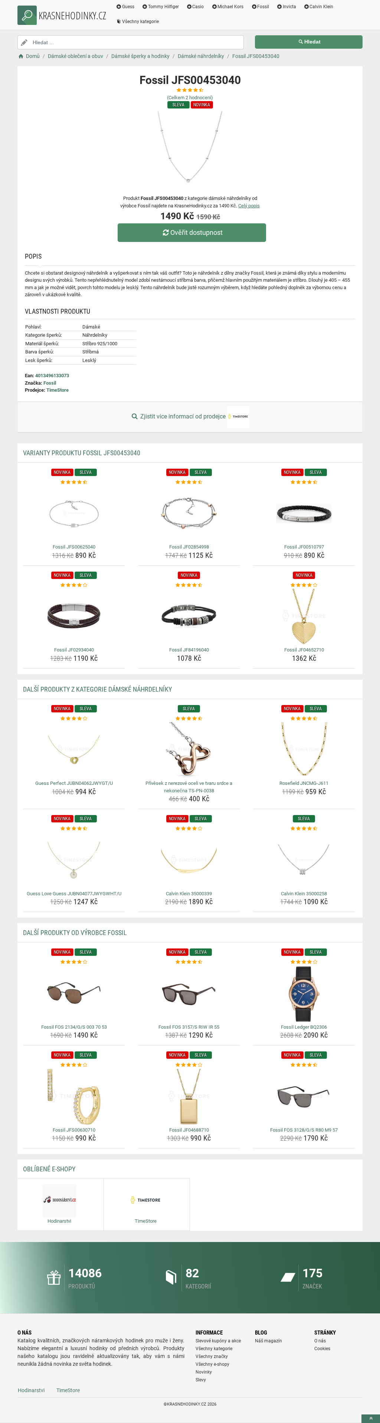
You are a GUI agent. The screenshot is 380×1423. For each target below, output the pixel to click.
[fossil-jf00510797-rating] (304, 482)
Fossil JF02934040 (74, 650)
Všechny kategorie (140, 21)
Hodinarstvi (31, 1390)
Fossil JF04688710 (189, 1130)
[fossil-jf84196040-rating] (189, 585)
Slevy (201, 1379)
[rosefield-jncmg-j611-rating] (304, 718)
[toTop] (370, 1418)
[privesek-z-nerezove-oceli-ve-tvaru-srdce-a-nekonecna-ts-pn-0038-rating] (189, 718)
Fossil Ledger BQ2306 (304, 1027)
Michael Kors (230, 6)
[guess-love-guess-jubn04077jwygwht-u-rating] (74, 828)
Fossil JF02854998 (189, 547)
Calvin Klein (321, 6)
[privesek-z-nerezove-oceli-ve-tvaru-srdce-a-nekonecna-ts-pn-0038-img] (189, 750)
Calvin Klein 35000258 (304, 893)
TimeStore (57, 390)
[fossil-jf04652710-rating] (304, 585)
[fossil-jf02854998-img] (189, 513)
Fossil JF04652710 (304, 650)
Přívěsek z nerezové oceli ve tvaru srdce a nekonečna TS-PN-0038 (188, 786)
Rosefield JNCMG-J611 (303, 783)
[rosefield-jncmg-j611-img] (304, 750)
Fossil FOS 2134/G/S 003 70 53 (74, 1027)
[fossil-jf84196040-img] (189, 616)
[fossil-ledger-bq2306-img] (304, 994)
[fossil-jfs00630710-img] (74, 1097)
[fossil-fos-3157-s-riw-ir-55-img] (189, 994)
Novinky (204, 1372)
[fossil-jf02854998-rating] (189, 482)
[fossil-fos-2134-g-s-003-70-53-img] (74, 994)
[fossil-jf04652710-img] (304, 616)
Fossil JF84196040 (189, 650)
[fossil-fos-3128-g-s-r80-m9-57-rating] (304, 1065)
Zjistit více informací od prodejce (183, 416)
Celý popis (249, 205)
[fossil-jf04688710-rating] (189, 1065)
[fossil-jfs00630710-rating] (74, 1065)
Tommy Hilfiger (163, 6)
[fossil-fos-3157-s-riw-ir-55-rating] (189, 962)
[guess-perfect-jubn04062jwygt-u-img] (74, 750)
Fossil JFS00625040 (74, 547)
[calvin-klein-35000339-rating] (189, 828)
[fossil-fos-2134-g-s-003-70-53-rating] (74, 962)
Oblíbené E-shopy (49, 1169)
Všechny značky (212, 1356)
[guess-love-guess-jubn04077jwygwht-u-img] (74, 860)
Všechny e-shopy (212, 1364)
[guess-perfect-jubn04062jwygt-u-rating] (74, 718)
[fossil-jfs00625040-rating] (74, 482)
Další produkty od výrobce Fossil (75, 933)
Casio (198, 6)
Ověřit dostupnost (196, 232)
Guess (128, 6)
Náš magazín (268, 1340)
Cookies (322, 1348)
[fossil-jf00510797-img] (304, 513)
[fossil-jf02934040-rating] (74, 585)
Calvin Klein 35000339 (189, 893)
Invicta (289, 6)
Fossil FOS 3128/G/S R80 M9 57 (304, 1130)
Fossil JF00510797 (304, 547)
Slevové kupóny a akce (218, 1340)
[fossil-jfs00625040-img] (74, 513)
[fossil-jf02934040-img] (74, 616)
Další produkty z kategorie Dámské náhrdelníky (97, 689)
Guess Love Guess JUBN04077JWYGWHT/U (74, 893)
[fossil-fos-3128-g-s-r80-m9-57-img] (304, 1097)
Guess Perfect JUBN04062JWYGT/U (74, 783)
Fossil (263, 6)
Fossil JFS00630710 (74, 1130)
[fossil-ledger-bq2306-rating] (304, 962)
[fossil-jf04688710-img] (189, 1097)
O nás (320, 1340)
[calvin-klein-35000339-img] (189, 860)
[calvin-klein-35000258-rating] (304, 828)
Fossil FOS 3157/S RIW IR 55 (188, 1027)
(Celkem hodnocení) (190, 97)
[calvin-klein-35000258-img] (304, 860)
